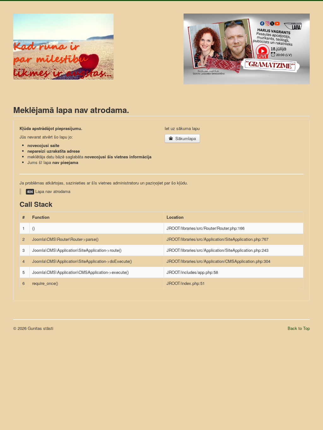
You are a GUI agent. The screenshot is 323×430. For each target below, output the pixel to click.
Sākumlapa (185, 138)
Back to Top (299, 328)
